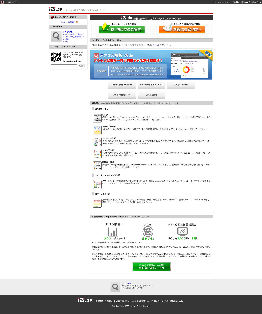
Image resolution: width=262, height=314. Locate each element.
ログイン (257, 2)
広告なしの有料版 (181, 85)
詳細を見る (152, 267)
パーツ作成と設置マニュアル (151, 85)
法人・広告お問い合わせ (174, 301)
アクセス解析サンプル (122, 95)
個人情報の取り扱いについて (125, 301)
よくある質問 (151, 95)
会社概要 (141, 301)
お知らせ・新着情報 (67, 22)
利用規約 (108, 301)
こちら (155, 45)
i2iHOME (99, 301)
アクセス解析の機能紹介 (122, 85)
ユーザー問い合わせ (155, 301)
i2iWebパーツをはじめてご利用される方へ (121, 28)
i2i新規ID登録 (182, 28)
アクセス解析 (126, 283)
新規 (238, 2)
